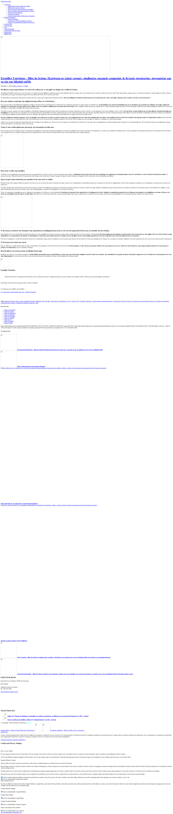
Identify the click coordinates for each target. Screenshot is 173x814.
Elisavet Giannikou (35, 301)
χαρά (36, 303)
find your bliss (46, 301)
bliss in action (15, 301)
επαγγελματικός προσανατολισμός (102, 301)
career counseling (25, 301)
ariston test (7, 301)
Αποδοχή (3, 740)
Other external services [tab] (7, 781)
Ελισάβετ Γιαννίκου (85, 301)
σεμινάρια (158, 301)
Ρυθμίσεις (22, 740)
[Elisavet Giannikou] (55, 74)
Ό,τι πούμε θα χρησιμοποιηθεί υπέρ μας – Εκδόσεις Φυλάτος (18, 292)
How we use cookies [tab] (7, 751)
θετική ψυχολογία (126, 301)
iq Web (28, 723)
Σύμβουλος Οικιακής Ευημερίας (25, 303)
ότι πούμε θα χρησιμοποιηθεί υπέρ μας (143, 301)
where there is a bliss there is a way (61, 301)
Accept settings (5, 812)
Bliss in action (17, 86)
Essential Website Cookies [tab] (8, 760)
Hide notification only (15, 812)
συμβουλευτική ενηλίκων (8, 303)
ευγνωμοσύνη (117, 301)
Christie (26, 86)
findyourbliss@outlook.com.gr (9, 692)
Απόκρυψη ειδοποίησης (13, 740)
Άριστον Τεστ (75, 301)
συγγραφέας (165, 301)
